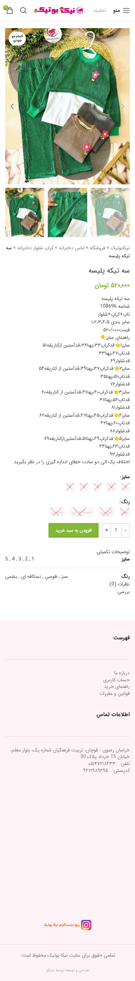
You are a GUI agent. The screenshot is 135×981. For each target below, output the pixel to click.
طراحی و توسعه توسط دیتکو (67, 970)
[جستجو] (23, 10)
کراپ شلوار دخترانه (35, 248)
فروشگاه (97, 248)
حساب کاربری (116, 680)
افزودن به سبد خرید (73, 530)
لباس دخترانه (71, 248)
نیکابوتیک (120, 248)
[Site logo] (60, 10)
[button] (123, 106)
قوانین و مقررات (114, 693)
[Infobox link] (99, 10)
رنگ (126, 502)
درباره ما (122, 673)
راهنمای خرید (117, 686)
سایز (126, 477)
